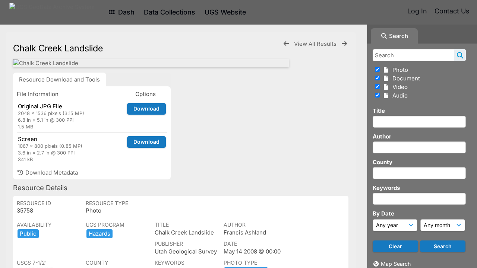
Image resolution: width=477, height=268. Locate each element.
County (382, 162)
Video (398, 86)
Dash (125, 12)
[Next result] (344, 44)
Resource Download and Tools (59, 79)
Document (404, 78)
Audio (398, 95)
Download (146, 108)
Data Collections (169, 12)
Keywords (386, 187)
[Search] (460, 55)
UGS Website (225, 12)
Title (379, 110)
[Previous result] (286, 44)
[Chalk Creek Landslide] (151, 63)
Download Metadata (51, 172)
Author (382, 136)
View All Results (316, 43)
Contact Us (452, 11)
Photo (398, 69)
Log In (417, 11)
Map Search (396, 264)
